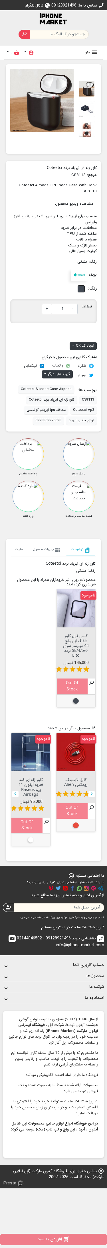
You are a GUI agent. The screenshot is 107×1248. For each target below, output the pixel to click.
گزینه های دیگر (58, 374)
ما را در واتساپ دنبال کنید (79, 888)
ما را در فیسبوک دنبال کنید (72, 888)
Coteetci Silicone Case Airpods (46, 389)
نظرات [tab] (19, 549)
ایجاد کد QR (84, 346)
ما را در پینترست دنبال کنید (51, 888)
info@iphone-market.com (57, 942)
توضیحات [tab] (80, 550)
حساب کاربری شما (88, 965)
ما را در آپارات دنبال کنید (93, 888)
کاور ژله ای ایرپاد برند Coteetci (51, 400)
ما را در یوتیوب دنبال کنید (65, 888)
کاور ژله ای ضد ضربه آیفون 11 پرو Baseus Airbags (31, 787)
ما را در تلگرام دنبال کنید (101, 888)
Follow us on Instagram (86, 888)
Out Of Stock (72, 686)
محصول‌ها (95, 976)
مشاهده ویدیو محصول (74, 203)
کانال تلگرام (37, 5)
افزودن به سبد (53, 1239)
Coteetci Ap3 (83, 410)
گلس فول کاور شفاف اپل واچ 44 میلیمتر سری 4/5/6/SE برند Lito (76, 645)
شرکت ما (96, 987)
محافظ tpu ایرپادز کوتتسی (46, 410)
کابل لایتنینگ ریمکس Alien (76, 782)
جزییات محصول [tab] (47, 550)
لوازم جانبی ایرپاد (81, 420)
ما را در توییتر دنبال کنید (58, 888)
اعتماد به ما (94, 998)
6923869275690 (48, 420)
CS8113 (88, 400)
